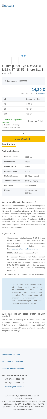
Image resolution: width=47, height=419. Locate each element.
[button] (32, 4)
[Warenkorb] (42, 4)
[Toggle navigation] (3, 2)
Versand (41, 93)
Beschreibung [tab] (9, 144)
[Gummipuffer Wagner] (8, 6)
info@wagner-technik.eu (15, 386)
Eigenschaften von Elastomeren (24, 249)
